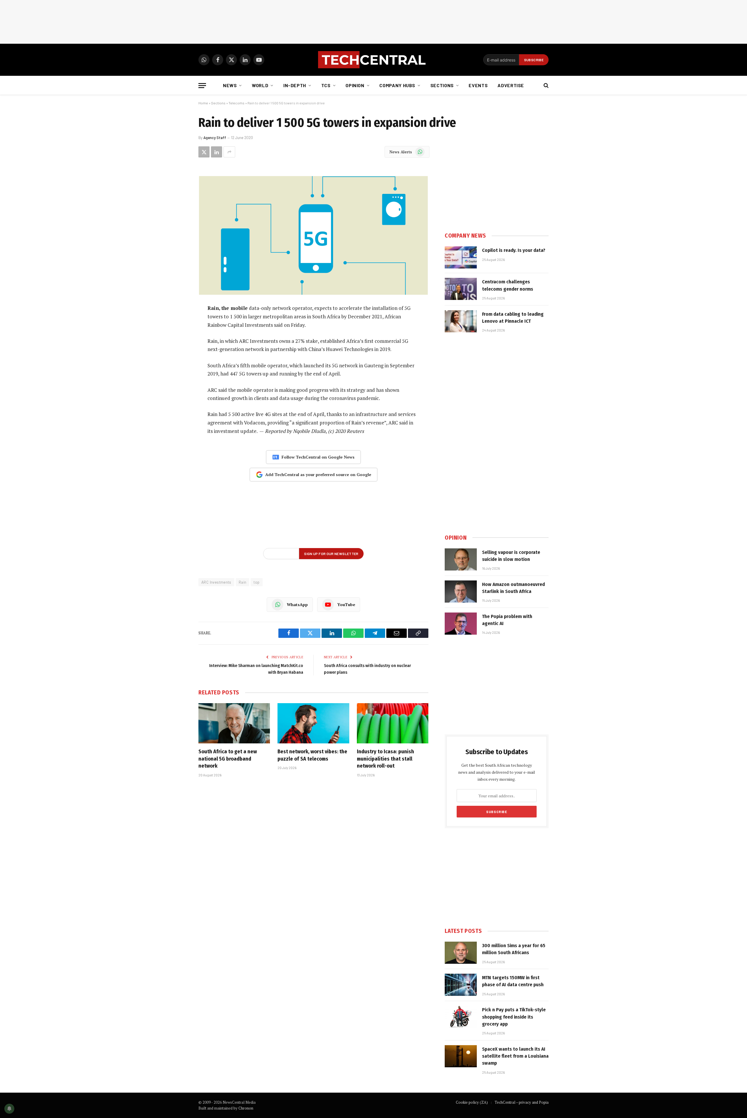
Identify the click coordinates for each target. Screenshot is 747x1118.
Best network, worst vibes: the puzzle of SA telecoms (312, 755)
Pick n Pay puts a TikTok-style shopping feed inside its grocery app (514, 1017)
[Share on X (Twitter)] (204, 151)
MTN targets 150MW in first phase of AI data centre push (513, 981)
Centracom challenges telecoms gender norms (507, 285)
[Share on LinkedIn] (216, 151)
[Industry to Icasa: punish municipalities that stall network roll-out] (392, 723)
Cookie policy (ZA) (472, 1102)
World (260, 85)
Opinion (354, 85)
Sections (442, 85)
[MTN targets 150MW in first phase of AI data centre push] (461, 985)
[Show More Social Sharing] (229, 151)
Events (478, 85)
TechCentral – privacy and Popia (522, 1102)
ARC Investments (216, 582)
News (230, 85)
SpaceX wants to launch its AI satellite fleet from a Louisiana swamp (515, 1056)
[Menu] (202, 85)
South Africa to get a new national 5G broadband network (227, 758)
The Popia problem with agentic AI (507, 619)
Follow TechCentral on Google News (318, 457)
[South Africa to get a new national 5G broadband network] (234, 723)
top (256, 582)
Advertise (511, 85)
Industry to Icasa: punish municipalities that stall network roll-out (385, 758)
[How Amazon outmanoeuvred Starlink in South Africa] (461, 591)
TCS (326, 85)
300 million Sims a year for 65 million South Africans (513, 949)
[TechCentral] (373, 60)
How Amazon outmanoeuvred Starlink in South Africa (513, 587)
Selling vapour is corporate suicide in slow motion (511, 555)
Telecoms (236, 103)
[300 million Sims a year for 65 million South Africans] (461, 953)
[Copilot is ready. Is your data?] (461, 257)
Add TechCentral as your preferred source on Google (318, 474)
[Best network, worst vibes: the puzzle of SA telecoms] (313, 723)
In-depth (294, 85)
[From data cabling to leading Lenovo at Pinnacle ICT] (461, 321)
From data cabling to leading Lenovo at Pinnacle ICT (513, 317)
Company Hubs (397, 85)
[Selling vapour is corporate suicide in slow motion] (461, 559)
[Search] (545, 85)
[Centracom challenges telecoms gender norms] (461, 289)
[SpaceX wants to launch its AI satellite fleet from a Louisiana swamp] (461, 1056)
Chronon (245, 1108)
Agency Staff (214, 137)
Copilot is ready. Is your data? (513, 250)
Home (203, 103)
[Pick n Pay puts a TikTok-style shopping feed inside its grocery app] (461, 1017)
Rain (243, 582)
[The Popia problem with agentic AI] (461, 623)
